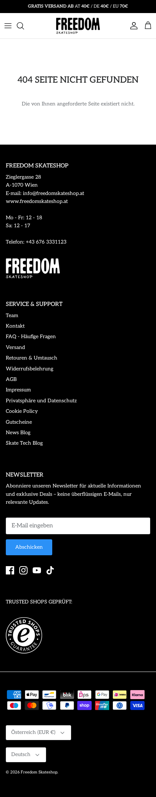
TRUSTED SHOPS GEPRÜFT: (39, 602)
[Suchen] (24, 26)
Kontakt (15, 326)
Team (12, 315)
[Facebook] (10, 570)
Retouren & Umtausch (31, 358)
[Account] (132, 26)
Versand (15, 347)
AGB (11, 379)
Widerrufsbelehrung (29, 369)
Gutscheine (19, 422)
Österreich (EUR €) (33, 732)
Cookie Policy (22, 411)
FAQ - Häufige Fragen (31, 336)
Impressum (18, 390)
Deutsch (20, 754)
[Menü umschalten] (8, 26)
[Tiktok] (50, 570)
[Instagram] (23, 570)
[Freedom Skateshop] (78, 26)
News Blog (18, 432)
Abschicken (29, 547)
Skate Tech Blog (24, 443)
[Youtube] (37, 570)
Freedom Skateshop (39, 772)
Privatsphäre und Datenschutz (41, 401)
